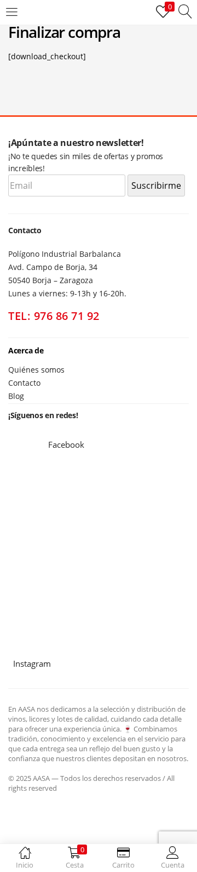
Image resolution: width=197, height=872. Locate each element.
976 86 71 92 (67, 315)
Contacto (24, 383)
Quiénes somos (36, 369)
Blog (16, 396)
